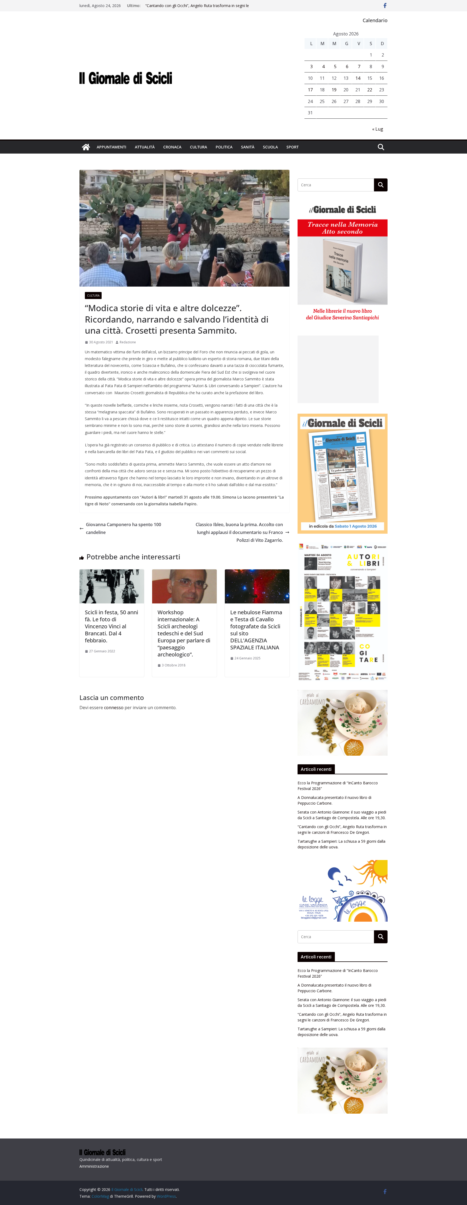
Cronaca (172, 147)
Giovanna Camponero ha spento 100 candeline (123, 528)
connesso (114, 708)
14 (357, 78)
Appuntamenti (111, 147)
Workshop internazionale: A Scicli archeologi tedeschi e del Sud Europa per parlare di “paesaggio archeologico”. (184, 633)
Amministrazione (94, 1166)
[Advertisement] (338, 369)
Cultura (198, 147)
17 (310, 90)
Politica (224, 147)
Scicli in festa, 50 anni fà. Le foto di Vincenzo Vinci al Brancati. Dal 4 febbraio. (111, 626)
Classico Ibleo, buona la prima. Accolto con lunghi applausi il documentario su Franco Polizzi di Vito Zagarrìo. (239, 532)
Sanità (247, 147)
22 (369, 90)
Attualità (145, 147)
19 (334, 90)
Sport (292, 147)
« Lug (377, 129)
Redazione (128, 342)
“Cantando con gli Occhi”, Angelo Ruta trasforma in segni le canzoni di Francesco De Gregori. (197, 8)
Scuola (270, 147)
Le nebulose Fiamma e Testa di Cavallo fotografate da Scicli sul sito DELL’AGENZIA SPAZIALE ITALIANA (256, 630)
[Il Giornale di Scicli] (85, 147)
